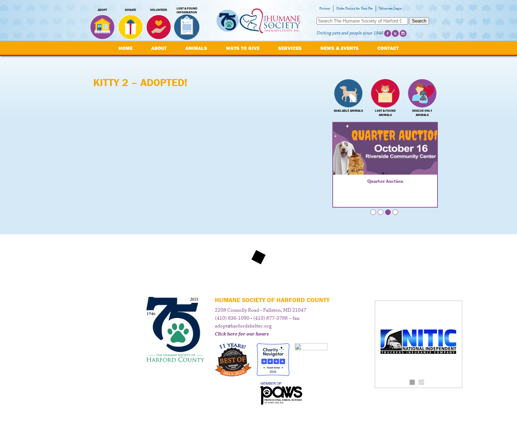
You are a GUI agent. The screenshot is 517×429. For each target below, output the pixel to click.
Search (419, 21)
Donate (130, 10)
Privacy (324, 8)
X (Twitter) (395, 33)
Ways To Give (243, 48)
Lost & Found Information (187, 10)
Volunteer (158, 10)
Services (290, 48)
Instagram (403, 33)
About (159, 48)
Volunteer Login (390, 8)
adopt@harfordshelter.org (243, 326)
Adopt (102, 10)
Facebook (387, 33)
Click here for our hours (242, 334)
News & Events (339, 48)
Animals (196, 48)
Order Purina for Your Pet (354, 8)
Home (126, 48)
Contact (388, 48)
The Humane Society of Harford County (258, 21)
